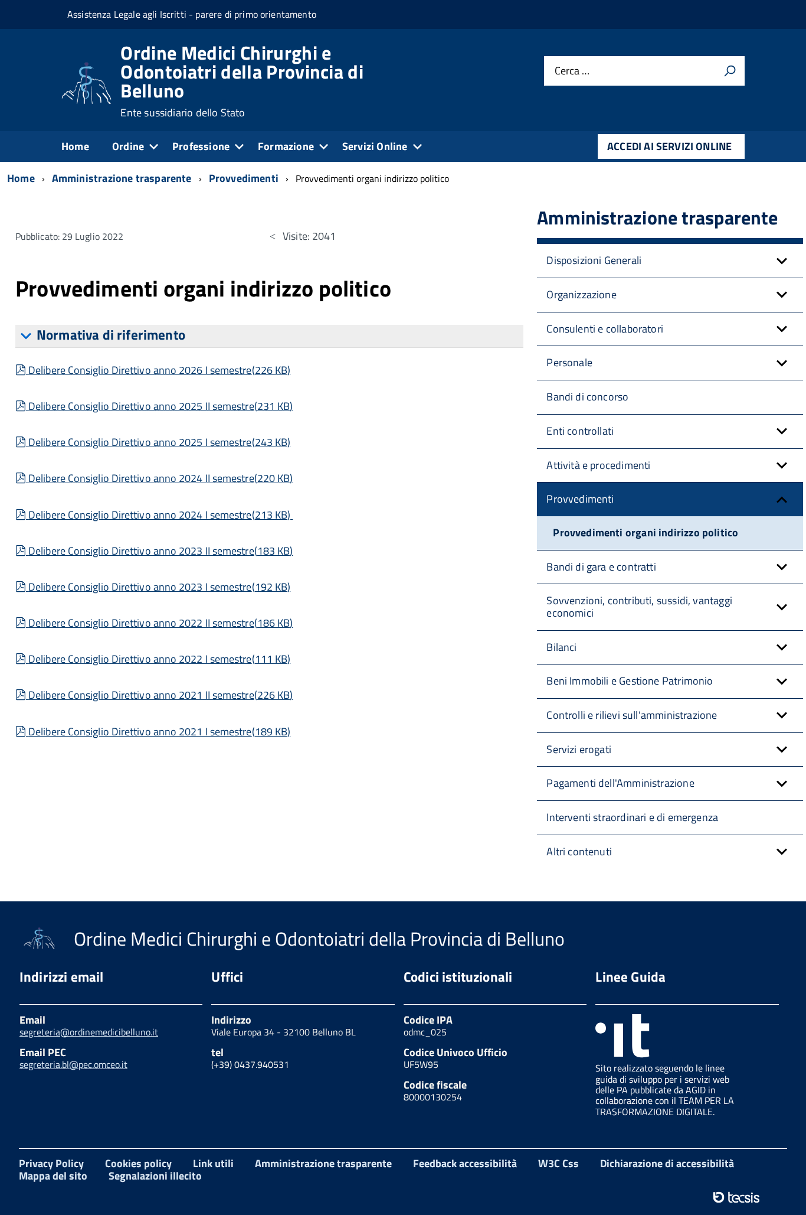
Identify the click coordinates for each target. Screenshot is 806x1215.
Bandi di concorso (587, 397)
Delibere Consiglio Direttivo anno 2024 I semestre (159, 515)
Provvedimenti (580, 499)
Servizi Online (375, 146)
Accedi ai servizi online (669, 146)
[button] (782, 261)
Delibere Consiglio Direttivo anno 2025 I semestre (159, 442)
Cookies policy (138, 1163)
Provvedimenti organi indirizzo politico (645, 532)
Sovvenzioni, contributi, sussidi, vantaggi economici (639, 606)
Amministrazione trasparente (323, 1163)
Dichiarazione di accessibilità (667, 1163)
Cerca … (572, 70)
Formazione (286, 146)
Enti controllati (580, 431)
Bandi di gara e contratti (601, 567)
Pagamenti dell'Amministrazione (620, 783)
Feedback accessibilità (465, 1163)
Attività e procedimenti (598, 465)
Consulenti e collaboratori (604, 329)
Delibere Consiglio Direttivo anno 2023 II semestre (160, 551)
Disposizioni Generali (593, 260)
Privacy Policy (51, 1163)
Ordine (128, 146)
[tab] (269, 336)
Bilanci (561, 647)
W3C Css (558, 1163)
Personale (569, 362)
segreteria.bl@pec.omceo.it (73, 1064)
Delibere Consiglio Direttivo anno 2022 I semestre (159, 659)
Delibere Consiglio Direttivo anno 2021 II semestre (160, 695)
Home (75, 146)
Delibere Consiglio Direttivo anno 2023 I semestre (159, 587)
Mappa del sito (53, 1176)
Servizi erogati (578, 749)
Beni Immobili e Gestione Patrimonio (629, 681)
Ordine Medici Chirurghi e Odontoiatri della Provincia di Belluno (241, 81)
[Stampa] (730, 71)
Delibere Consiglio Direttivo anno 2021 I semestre (159, 732)
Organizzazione (581, 294)
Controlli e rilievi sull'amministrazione (631, 715)
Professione (201, 146)
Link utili (213, 1163)
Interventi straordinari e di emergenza (632, 817)
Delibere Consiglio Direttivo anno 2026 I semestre (159, 370)
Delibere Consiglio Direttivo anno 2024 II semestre (160, 478)
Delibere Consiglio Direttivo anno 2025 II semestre (160, 406)
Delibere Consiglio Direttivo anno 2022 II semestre (160, 623)
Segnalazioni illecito (155, 1176)
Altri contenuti (579, 851)
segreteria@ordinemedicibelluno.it (88, 1032)
